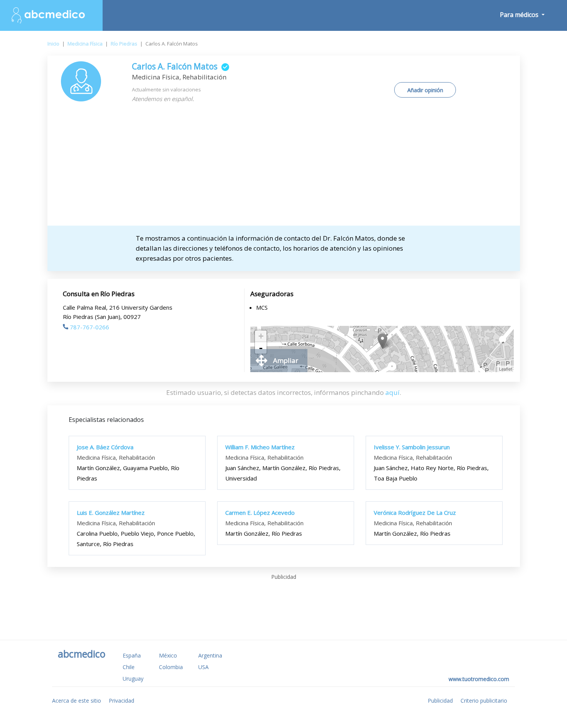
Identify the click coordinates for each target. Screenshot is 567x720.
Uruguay (133, 678)
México (168, 655)
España (132, 655)
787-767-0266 (89, 327)
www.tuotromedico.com (479, 679)
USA (203, 667)
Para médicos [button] (520, 14)
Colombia (171, 667)
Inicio (53, 43)
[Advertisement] (283, 168)
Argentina (210, 655)
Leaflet (505, 369)
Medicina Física (85, 43)
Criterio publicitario (484, 700)
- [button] (260, 347)
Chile (129, 667)
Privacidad (121, 700)
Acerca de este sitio (76, 700)
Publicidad (440, 700)
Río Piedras (124, 43)
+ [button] (260, 336)
